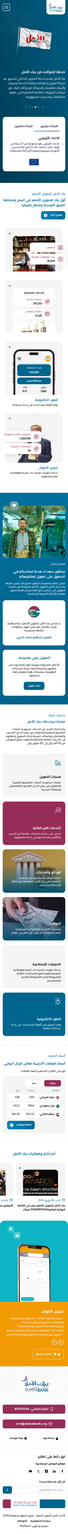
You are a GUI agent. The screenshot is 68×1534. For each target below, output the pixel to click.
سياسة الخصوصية (40, 1521)
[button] (42, 107)
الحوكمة (22, 1521)
